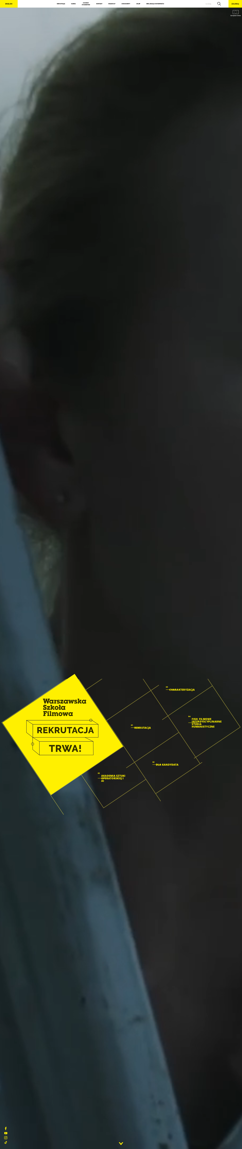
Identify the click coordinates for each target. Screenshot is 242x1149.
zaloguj (235, 4)
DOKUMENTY (126, 4)
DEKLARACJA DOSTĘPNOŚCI (155, 4)
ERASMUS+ (112, 4)
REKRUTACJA (61, 4)
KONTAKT (99, 4)
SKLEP (138, 4)
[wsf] (63, 734)
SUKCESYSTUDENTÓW (86, 4)
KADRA (73, 4)
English (8, 4)
